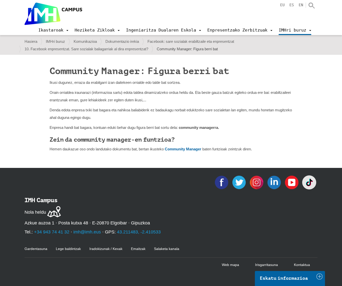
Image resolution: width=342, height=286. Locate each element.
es (291, 5)
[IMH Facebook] (222, 182)
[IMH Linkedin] (274, 182)
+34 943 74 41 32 (51, 231)
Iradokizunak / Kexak (105, 249)
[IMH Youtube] (292, 182)
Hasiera (31, 41)
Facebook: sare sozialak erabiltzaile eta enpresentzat (190, 41)
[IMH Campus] (53, 14)
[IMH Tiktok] (309, 182)
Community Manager (183, 149)
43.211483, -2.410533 (139, 231)
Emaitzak (138, 249)
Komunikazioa (85, 41)
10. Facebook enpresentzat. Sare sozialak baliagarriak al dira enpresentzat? (86, 49)
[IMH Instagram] (257, 182)
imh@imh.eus (87, 231)
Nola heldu (35, 212)
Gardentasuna (36, 249)
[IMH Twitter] (239, 182)
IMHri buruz (55, 41)
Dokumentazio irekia (122, 41)
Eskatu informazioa (284, 278)
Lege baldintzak (68, 249)
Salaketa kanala (166, 249)
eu (282, 5)
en (301, 5)
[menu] (53, 30)
